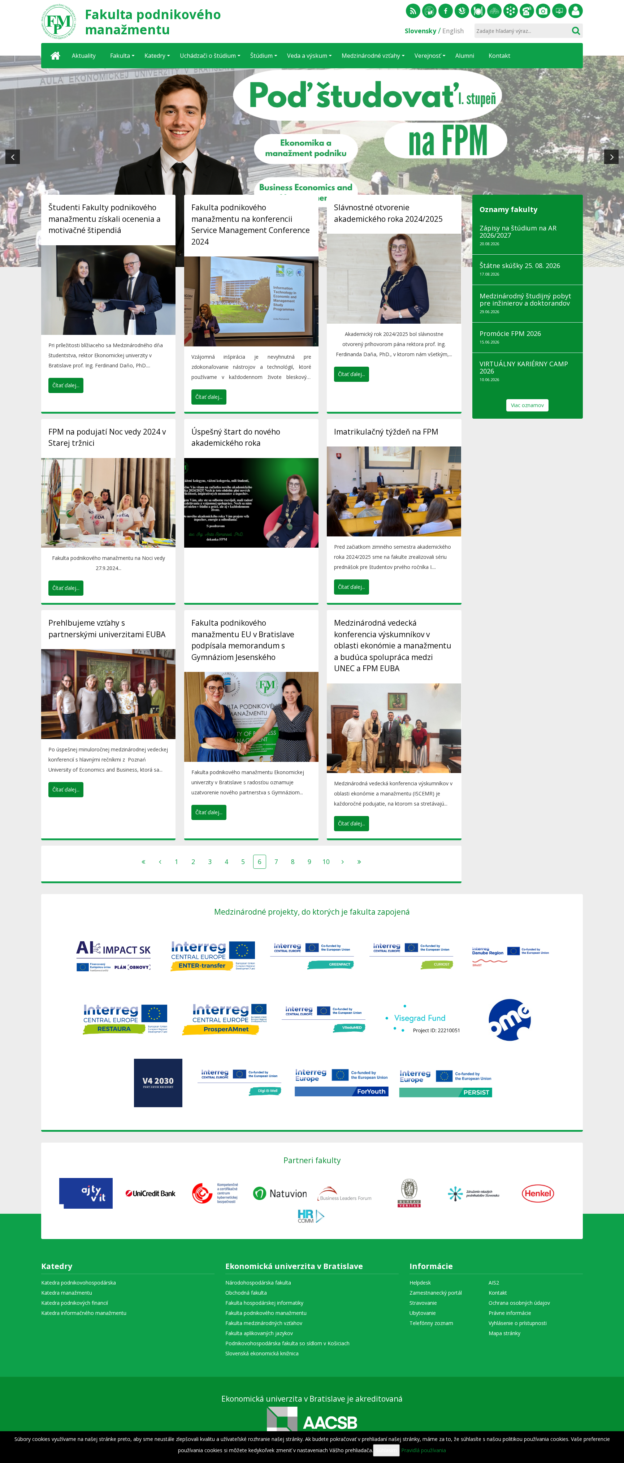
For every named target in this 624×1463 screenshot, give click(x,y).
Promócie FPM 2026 (510, 333)
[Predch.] (159, 862)
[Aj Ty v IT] (86, 1192)
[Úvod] (56, 55)
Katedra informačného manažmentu (83, 1312)
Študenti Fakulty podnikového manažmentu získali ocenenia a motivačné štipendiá (104, 218)
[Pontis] (344, 1192)
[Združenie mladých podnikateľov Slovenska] (473, 1192)
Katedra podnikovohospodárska (78, 1282)
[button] (12, 157)
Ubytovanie (423, 1312)
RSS (413, 11)
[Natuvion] (280, 1192)
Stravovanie (478, 11)
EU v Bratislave (429, 11)
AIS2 (494, 1282)
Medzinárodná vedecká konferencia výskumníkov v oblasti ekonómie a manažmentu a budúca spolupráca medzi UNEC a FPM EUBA (392, 645)
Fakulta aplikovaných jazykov (259, 1333)
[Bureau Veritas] (409, 1192)
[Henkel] (538, 1192)
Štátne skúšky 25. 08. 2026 (520, 265)
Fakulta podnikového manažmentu (266, 1312)
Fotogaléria (543, 11)
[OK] (575, 30)
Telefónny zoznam (527, 11)
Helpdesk (559, 11)
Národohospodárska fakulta (258, 1282)
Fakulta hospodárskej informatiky (264, 1302)
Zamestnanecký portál (575, 11)
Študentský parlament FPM (494, 11)
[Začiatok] (143, 862)
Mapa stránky (504, 1333)
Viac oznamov (527, 405)
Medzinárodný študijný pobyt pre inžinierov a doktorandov (525, 299)
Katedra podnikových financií (74, 1302)
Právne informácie (510, 1312)
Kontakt (498, 1292)
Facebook (445, 11)
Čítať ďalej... (65, 385)
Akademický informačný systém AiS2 (510, 11)
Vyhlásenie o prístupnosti (518, 1323)
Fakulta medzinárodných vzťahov (263, 1323)
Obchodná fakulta (246, 1292)
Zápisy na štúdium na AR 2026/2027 (518, 231)
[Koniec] (359, 862)
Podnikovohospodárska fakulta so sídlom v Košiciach (287, 1343)
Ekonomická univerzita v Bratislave (294, 1267)
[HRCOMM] (312, 1215)
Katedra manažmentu (66, 1292)
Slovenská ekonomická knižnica (462, 11)
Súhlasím (386, 1450)
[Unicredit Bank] (150, 1192)
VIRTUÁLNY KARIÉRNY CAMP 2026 (524, 367)
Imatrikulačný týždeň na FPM (386, 432)
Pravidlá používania (423, 1450)
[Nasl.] (342, 862)
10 (326, 861)
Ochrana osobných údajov (519, 1302)
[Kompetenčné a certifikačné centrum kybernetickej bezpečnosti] (215, 1192)
